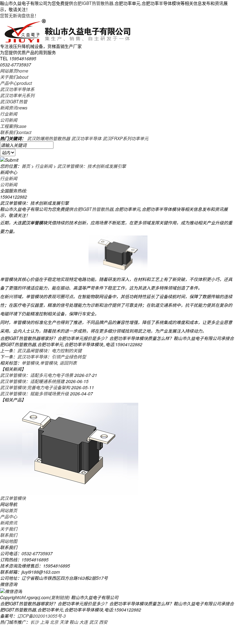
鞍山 (73, 622)
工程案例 (13, 126)
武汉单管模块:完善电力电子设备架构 (35, 387)
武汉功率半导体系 (17, 89)
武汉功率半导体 (86, 138)
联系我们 (15, 132)
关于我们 (14, 77)
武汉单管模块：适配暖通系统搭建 (32, 381)
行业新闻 (8, 114)
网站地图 (8, 541)
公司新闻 (8, 120)
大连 (83, 622)
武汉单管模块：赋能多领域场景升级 (34, 393)
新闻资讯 (13, 108)
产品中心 (16, 83)
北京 (54, 622)
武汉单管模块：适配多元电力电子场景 (36, 375)
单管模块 (30, 363)
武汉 (93, 622)
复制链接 (59, 597)
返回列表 (68, 363)
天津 (64, 622)
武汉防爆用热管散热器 (48, 138)
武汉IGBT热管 (13, 101)
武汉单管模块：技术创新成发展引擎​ (91, 166)
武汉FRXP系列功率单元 (125, 138)
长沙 (34, 622)
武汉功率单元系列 (17, 95)
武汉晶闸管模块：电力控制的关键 (49, 350)
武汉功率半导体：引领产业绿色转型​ (51, 357)
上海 (44, 622)
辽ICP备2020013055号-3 (41, 616)
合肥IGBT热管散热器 (93, 3)
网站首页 (14, 71)
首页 (26, 166)
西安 (103, 622)
